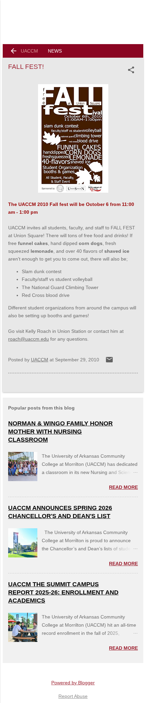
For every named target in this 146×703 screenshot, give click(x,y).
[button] (132, 70)
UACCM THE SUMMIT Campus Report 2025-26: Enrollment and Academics (63, 592)
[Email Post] (109, 362)
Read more (123, 487)
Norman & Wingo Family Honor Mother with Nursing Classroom (60, 431)
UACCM (29, 51)
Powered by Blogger (73, 682)
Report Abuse (73, 696)
